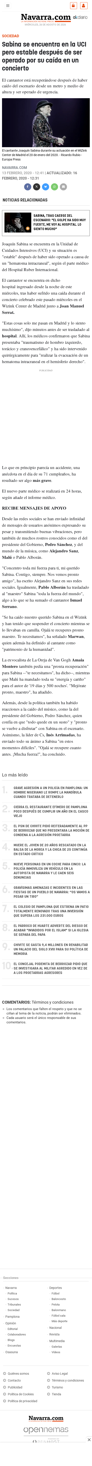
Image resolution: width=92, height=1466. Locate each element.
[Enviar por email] (63, 186)
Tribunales (14, 1304)
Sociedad (13, 1310)
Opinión (10, 1323)
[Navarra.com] (46, 17)
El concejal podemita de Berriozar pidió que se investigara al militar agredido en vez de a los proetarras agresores (50, 968)
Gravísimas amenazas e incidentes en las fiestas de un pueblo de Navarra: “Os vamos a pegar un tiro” (52, 892)
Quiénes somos (18, 1374)
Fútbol (55, 1293)
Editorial (13, 1329)
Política (12, 1293)
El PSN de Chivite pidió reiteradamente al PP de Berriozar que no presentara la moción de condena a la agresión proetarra (51, 831)
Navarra (11, 1288)
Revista (54, 1334)
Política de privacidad (22, 1401)
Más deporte (59, 1321)
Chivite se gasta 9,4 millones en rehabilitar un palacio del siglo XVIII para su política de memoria (51, 949)
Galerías (57, 1346)
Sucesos (13, 1299)
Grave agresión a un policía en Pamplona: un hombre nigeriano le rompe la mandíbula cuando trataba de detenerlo (51, 792)
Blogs (11, 1340)
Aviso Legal (60, 1374)
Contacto (14, 1380)
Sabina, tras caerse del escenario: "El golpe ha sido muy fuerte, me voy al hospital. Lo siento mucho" (59, 222)
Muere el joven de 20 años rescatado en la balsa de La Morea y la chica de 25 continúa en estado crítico (50, 850)
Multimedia (57, 1341)
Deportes (55, 1288)
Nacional (55, 1328)
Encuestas (14, 1345)
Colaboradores (17, 1334)
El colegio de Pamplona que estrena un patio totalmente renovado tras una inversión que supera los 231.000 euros (51, 911)
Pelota (56, 1304)
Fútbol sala (58, 1315)
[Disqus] (45, 1088)
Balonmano (59, 1310)
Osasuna (11, 1352)
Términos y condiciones (52, 1002)
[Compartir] (27, 186)
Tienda (56, 1394)
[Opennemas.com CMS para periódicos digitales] (46, 1434)
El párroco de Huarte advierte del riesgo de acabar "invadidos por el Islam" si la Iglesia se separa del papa (51, 930)
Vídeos (56, 1352)
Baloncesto (59, 1299)
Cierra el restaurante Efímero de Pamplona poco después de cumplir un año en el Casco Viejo (51, 811)
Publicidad (15, 1387)
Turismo (57, 1387)
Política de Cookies (21, 1394)
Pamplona (12, 1317)
